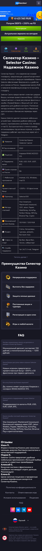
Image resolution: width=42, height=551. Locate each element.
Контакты (9, 492)
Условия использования (15, 498)
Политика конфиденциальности (21, 487)
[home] (21, 3)
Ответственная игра (27, 492)
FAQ (21, 503)
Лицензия (34, 498)
